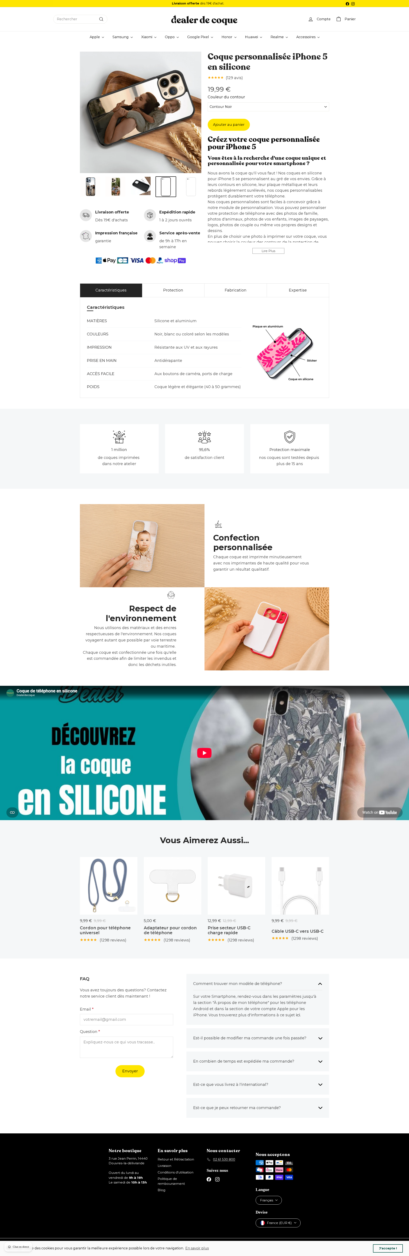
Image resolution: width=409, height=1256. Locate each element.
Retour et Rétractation (176, 1159)
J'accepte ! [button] (388, 1248)
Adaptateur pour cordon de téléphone (170, 930)
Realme (278, 37)
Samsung (121, 37)
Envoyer (130, 1071)
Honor (227, 37)
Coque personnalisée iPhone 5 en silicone (267, 62)
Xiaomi (147, 37)
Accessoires (306, 37)
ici (298, 1015)
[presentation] (76, 187)
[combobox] (80, 19)
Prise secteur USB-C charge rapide (229, 930)
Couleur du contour (226, 97)
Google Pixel (198, 37)
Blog (161, 1190)
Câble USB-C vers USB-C (298, 931)
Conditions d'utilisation (175, 1172)
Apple (95, 37)
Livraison (164, 1166)
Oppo (170, 37)
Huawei (252, 37)
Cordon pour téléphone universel (105, 930)
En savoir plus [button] (197, 1248)
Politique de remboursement (171, 1181)
